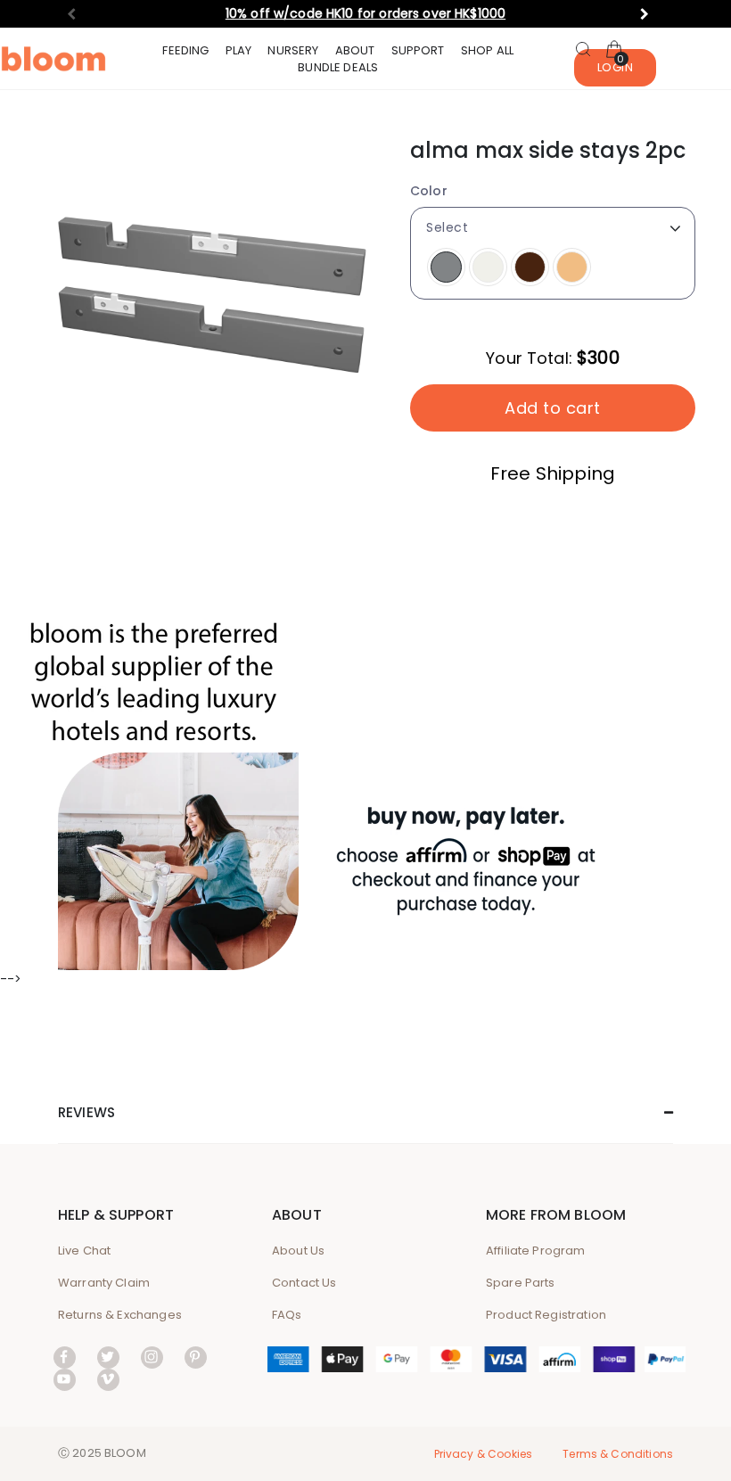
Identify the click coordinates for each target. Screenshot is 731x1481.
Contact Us (304, 1282)
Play (239, 50)
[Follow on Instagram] (152, 1356)
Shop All (487, 50)
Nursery (292, 50)
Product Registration (546, 1314)
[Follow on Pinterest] (195, 1356)
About (355, 50)
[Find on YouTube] (64, 1379)
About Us (298, 1250)
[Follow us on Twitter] (108, 1356)
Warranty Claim (104, 1282)
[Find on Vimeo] (108, 1379)
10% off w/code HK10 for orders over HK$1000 (365, 13)
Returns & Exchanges (120, 1314)
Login (615, 67)
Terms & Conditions (618, 1453)
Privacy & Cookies (483, 1453)
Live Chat (84, 1250)
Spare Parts (520, 1282)
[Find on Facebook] (64, 1356)
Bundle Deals (338, 67)
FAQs (287, 1314)
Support (418, 50)
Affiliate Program (536, 1250)
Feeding (185, 50)
